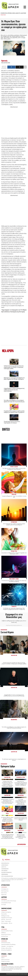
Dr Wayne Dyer (4, 13)
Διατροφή (4, 897)
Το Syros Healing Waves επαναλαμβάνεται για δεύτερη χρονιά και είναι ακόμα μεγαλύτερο (7, 836)
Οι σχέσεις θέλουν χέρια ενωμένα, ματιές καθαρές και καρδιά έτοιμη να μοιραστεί (14, 411)
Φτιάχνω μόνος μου (6, 948)
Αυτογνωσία (9, 13)
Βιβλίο (13, 13)
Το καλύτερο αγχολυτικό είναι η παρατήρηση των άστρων (12, 422)
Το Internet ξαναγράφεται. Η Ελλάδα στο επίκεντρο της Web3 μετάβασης (14, 581)
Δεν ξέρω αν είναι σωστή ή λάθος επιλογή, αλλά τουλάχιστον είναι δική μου (14, 469)
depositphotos (5, 863)
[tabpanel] (14, 390)
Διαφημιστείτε (4, 868)
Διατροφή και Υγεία (6, 902)
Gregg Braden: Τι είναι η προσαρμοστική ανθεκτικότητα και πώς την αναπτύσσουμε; (14, 390)
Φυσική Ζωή (4, 939)
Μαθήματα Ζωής (5, 915)
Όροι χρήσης (4, 870)
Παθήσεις (3, 932)
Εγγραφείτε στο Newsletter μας (13, 616)
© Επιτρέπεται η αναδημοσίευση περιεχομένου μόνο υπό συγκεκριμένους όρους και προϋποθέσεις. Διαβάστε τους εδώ (13, 879)
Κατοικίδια (4, 914)
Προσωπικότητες (5, 959)
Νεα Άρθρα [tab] (8, 351)
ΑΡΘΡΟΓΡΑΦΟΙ (4, 865)
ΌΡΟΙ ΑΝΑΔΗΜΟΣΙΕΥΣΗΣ (7, 876)
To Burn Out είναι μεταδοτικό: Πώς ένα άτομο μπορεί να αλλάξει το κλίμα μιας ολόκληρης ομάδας (13, 367)
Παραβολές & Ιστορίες (6, 917)
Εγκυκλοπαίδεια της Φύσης (8, 944)
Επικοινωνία (4, 874)
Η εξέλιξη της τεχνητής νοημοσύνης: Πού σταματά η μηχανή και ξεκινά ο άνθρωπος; (14, 608)
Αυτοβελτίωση (5, 885)
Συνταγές (3, 904)
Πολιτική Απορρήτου (6, 872)
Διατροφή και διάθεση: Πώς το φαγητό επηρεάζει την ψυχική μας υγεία (14, 553)
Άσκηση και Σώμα (5, 942)
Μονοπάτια (4, 892)
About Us (3, 867)
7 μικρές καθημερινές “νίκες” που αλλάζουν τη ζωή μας (14, 496)
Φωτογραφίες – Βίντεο (6, 923)
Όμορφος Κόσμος (6, 908)
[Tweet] (20, 67)
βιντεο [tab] (6, 430)
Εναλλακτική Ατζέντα (7, 964)
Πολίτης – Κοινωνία (6, 919)
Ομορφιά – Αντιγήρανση (7, 946)
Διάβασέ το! (17, 13)
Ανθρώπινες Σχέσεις (6, 912)
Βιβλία (7, 813)
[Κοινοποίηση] (11, 67)
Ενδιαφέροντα (14, 719)
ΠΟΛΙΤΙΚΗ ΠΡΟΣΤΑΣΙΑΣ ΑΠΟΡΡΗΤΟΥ (14, 625)
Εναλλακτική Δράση (5, 63)
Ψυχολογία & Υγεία (21, 777)
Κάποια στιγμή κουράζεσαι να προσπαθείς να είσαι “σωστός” (20, 836)
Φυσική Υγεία (4, 936)
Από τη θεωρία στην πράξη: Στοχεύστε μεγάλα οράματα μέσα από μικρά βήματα (14, 524)
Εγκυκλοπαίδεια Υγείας (7, 930)
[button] (25, 7)
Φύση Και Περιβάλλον (6, 950)
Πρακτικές (3, 14)
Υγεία (2, 927)
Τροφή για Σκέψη (5, 961)
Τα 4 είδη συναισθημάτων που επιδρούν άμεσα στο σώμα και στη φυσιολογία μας (14, 400)
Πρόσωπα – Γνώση (6, 954)
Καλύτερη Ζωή (14, 655)
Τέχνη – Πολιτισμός (6, 921)
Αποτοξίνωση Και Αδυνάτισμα (8, 900)
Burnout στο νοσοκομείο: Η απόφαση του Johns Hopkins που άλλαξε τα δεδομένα (14, 378)
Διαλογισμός (23, 13)
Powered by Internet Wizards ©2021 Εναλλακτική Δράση (16, 973)
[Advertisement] (14, 123)
